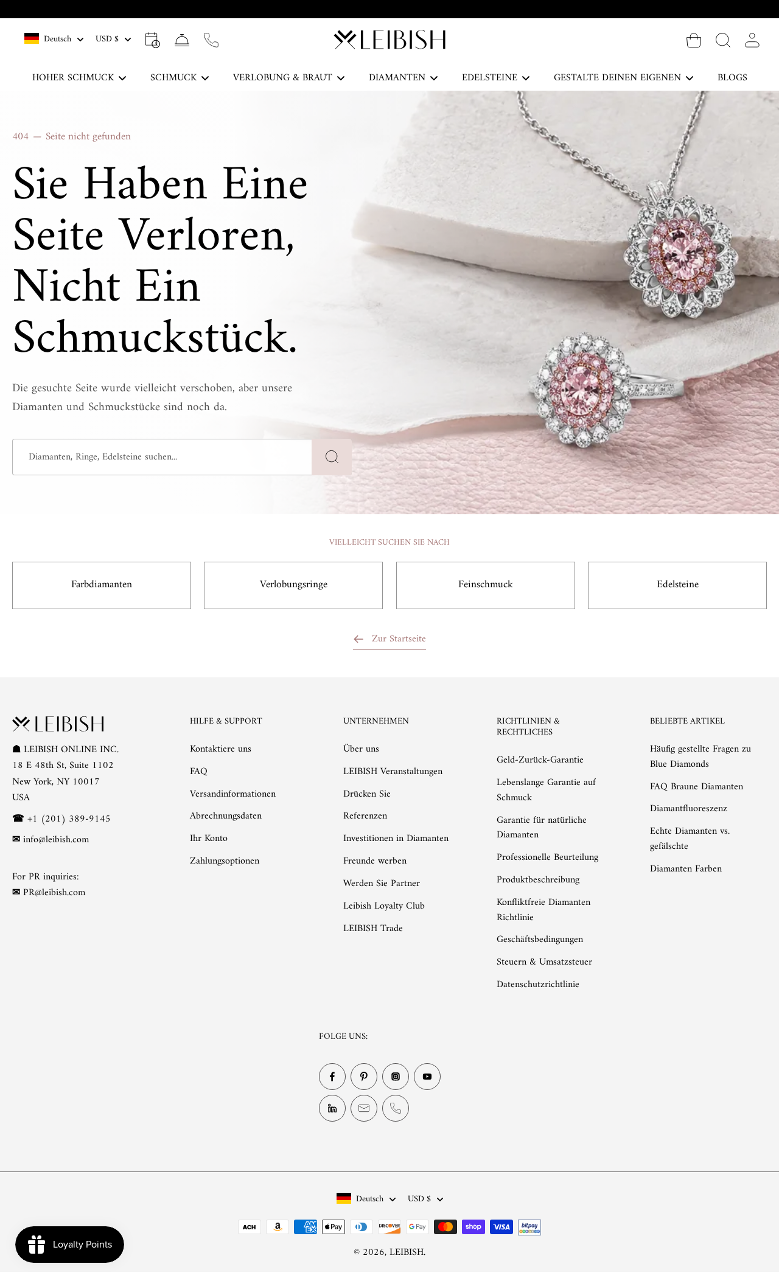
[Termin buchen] (152, 39)
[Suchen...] (723, 39)
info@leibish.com (56, 839)
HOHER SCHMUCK (73, 77)
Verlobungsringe (293, 585)
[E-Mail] (364, 1108)
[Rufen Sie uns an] (211, 39)
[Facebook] (332, 1076)
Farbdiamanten (101, 585)
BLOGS (732, 77)
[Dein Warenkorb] (693, 39)
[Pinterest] (364, 1076)
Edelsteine (678, 585)
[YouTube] (427, 1076)
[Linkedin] (332, 1108)
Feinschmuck (485, 585)
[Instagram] (395, 1076)
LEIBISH (407, 1251)
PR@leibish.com (54, 892)
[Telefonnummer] (395, 1108)
